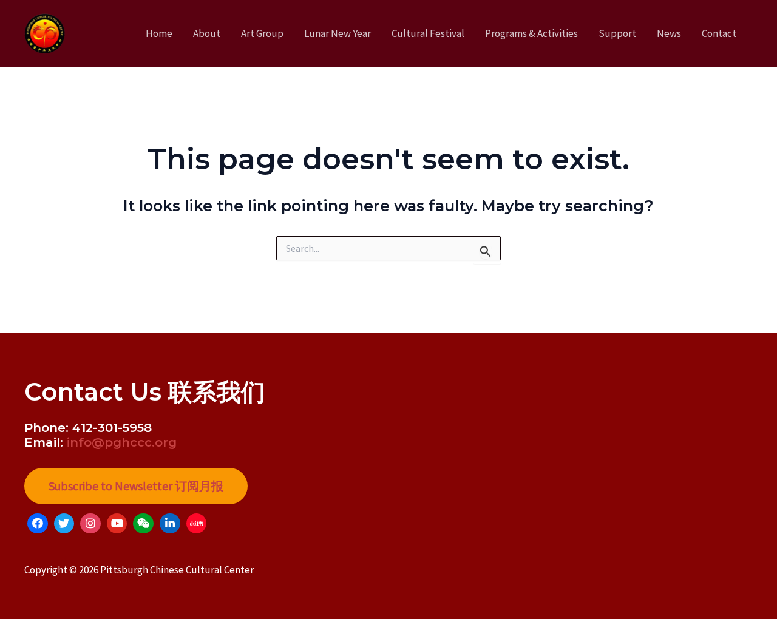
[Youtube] (117, 523)
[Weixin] (143, 523)
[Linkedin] (170, 523)
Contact (719, 33)
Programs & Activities (531, 33)
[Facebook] (37, 523)
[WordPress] (196, 523)
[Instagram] (90, 523)
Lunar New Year (337, 33)
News (669, 33)
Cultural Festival (428, 33)
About (206, 33)
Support (617, 33)
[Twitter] (64, 523)
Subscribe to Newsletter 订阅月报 (136, 485)
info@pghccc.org (122, 442)
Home (159, 33)
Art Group (262, 33)
